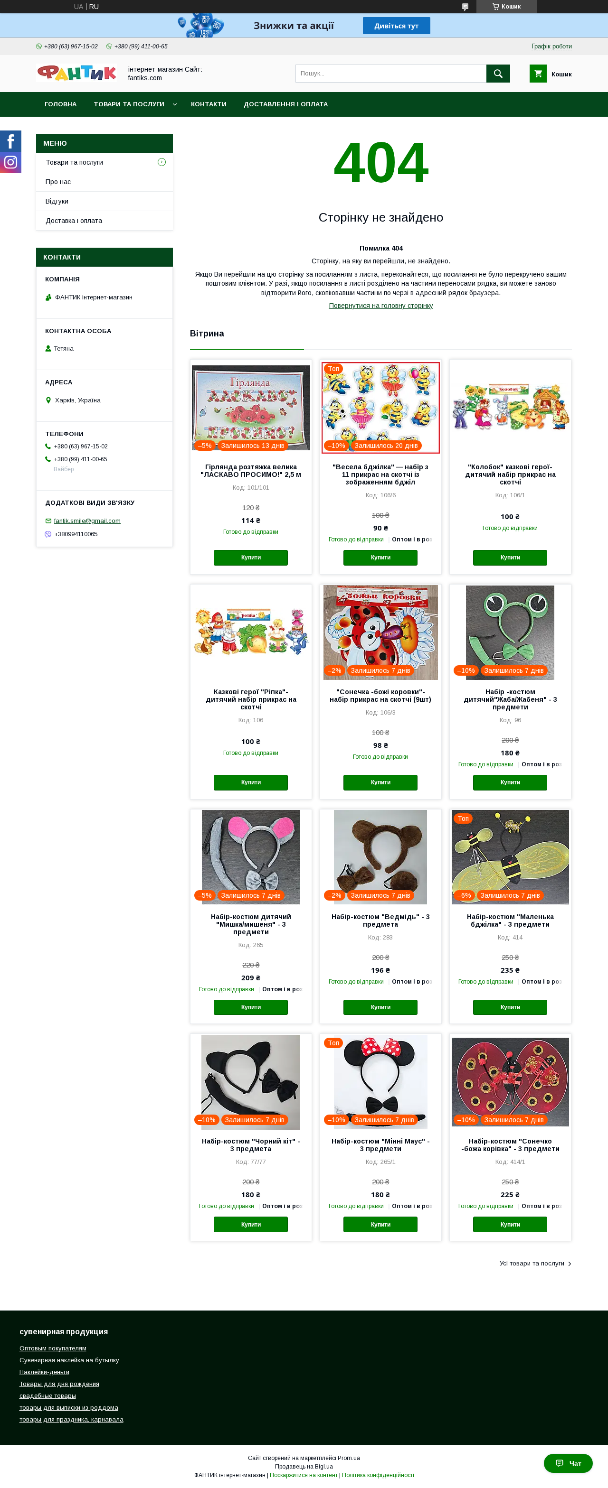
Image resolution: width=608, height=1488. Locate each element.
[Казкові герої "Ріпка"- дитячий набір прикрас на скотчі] (251, 632)
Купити (251, 557)
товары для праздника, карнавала (71, 1419)
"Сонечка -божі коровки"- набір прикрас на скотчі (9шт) (380, 695)
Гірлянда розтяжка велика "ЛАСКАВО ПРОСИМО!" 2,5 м (250, 470)
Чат (575, 1463)
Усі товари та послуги (532, 1263)
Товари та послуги (129, 104)
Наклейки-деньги (44, 1372)
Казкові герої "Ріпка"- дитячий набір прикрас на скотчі (251, 699)
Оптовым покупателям (52, 1348)
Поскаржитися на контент (304, 1475)
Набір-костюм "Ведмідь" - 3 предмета (381, 920)
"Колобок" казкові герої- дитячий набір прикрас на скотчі (510, 474)
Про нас (58, 182)
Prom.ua (349, 1458)
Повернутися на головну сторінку (381, 305)
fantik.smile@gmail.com (87, 520)
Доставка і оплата (74, 220)
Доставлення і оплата (286, 104)
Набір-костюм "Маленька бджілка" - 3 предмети (510, 920)
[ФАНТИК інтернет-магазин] (76, 80)
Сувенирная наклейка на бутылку (69, 1360)
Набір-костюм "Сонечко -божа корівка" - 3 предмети (510, 1145)
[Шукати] (498, 74)
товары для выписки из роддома (68, 1407)
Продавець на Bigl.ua (304, 1466)
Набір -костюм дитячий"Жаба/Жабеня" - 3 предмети (510, 699)
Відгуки (57, 201)
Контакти (209, 104)
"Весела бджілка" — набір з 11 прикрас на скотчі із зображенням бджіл (380, 474)
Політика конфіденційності (378, 1475)
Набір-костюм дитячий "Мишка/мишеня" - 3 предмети (251, 924)
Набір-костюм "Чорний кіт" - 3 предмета (251, 1145)
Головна (60, 104)
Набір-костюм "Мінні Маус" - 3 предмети (381, 1145)
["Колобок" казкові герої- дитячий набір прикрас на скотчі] (510, 407)
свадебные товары (47, 1395)
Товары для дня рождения (59, 1383)
